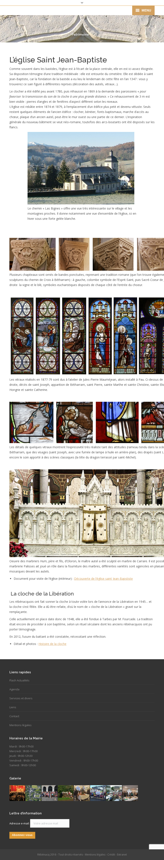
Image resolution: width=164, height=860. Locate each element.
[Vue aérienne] (34, 793)
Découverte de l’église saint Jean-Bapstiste (103, 579)
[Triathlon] (66, 793)
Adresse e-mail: (19, 823)
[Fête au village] (17, 793)
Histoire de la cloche (52, 644)
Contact (14, 716)
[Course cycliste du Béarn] (114, 793)
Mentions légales (20, 725)
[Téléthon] (98, 793)
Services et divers (20, 698)
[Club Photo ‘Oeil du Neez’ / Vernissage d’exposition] (130, 793)
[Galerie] (82, 793)
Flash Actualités (19, 680)
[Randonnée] (50, 793)
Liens (12, 707)
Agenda (14, 689)
